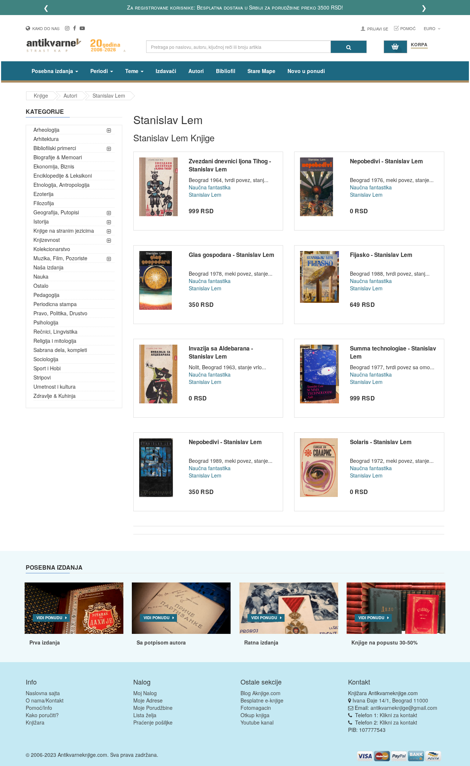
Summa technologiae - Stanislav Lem (393, 352)
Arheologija (46, 129)
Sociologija (45, 359)
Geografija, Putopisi (56, 212)
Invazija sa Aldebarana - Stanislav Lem (221, 352)
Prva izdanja (44, 642)
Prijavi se (377, 29)
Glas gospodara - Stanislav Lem (231, 255)
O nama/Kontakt (45, 700)
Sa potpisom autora (161, 642)
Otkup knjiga (255, 715)
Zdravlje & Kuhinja (54, 395)
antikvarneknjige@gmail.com (403, 707)
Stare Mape (261, 71)
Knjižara (35, 722)
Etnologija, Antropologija (61, 184)
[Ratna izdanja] (288, 608)
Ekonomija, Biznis (53, 166)
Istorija (41, 221)
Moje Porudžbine (153, 707)
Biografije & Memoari (57, 157)
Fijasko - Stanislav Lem (381, 255)
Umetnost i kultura (54, 386)
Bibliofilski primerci (54, 148)
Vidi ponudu (49, 617)
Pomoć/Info (39, 707)
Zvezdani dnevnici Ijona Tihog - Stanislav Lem (230, 165)
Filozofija (43, 203)
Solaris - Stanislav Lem (381, 442)
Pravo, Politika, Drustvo (60, 313)
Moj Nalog (145, 693)
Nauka (40, 276)
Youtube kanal (257, 722)
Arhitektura (46, 138)
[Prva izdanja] (74, 608)
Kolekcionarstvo (51, 249)
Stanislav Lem (109, 95)
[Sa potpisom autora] (181, 608)
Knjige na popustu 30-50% (384, 642)
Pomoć (408, 28)
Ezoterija (43, 193)
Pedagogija (46, 294)
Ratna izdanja (261, 642)
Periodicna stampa (55, 304)
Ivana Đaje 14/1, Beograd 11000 (390, 700)
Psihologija (45, 322)
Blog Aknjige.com (261, 693)
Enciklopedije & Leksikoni (62, 175)
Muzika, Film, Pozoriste (60, 258)
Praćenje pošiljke (153, 722)
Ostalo (40, 285)
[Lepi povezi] (396, 608)
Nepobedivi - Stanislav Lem (386, 161)
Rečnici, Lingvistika (55, 331)
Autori (196, 71)
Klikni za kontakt (398, 715)
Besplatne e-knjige (262, 700)
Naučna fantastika (210, 187)
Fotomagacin (256, 707)
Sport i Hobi (47, 368)
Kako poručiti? (42, 715)
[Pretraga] (348, 46)
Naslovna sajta (43, 693)
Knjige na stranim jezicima (63, 230)
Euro (430, 28)
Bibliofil (225, 71)
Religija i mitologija (54, 340)
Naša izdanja (48, 267)
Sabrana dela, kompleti (60, 349)
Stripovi (42, 377)
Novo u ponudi (306, 71)
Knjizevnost (46, 239)
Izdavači (166, 71)
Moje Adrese (148, 700)
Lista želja (144, 715)
